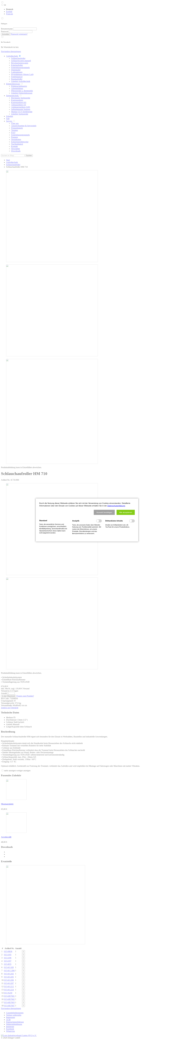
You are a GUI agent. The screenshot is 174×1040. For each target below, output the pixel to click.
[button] (104, 512)
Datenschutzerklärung (116, 506)
